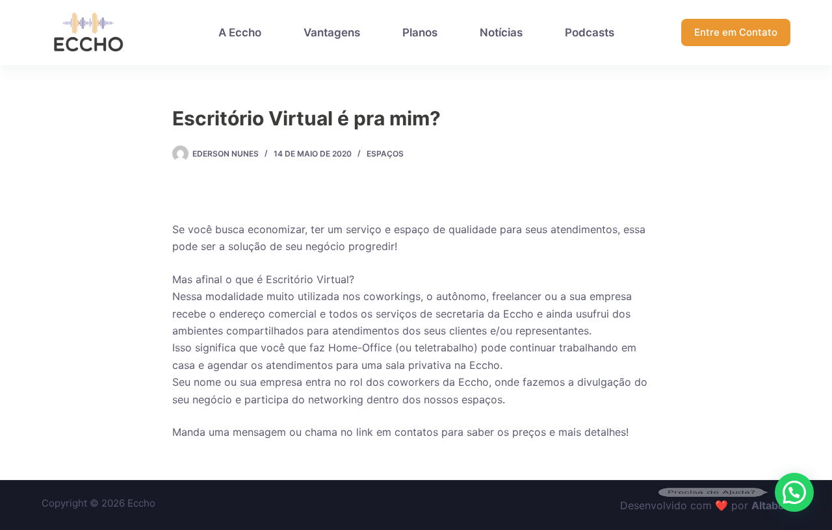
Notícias (501, 32)
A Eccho (239, 32)
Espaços (385, 153)
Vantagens (332, 32)
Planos (419, 32)
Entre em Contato (735, 32)
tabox (776, 505)
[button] (794, 492)
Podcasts (589, 32)
